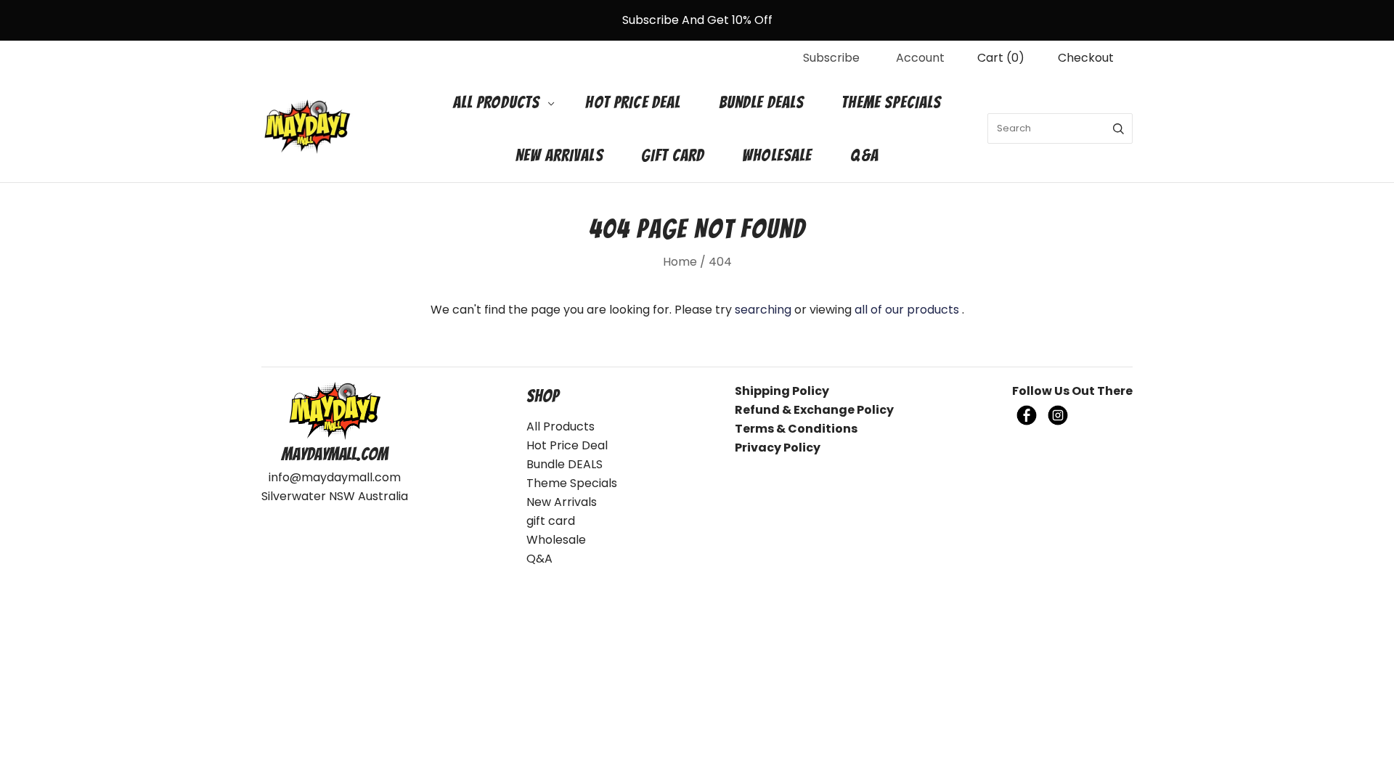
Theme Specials (891, 102)
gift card (672, 155)
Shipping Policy (782, 391)
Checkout (1086, 57)
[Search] (1118, 128)
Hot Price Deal (632, 102)
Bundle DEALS (761, 102)
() (1000, 57)
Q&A (864, 155)
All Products (496, 102)
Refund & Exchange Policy (814, 409)
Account (920, 57)
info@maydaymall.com (335, 477)
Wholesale (777, 155)
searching (763, 309)
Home (680, 261)
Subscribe (831, 57)
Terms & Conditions (796, 428)
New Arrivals (559, 155)
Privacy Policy (777, 447)
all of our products (907, 309)
